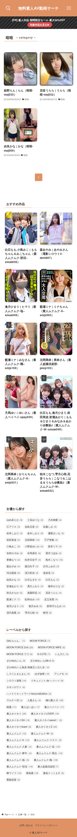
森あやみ (13, 566)
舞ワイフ (14, 773)
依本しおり (15, 533)
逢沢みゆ (35, 606)
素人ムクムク (16, 733)
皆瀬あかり (15, 586)
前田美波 (13, 539)
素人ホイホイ (16, 713)
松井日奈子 (33, 559)
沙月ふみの (51, 566)
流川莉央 (31, 572)
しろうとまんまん (18, 673)
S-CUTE (43, 654)
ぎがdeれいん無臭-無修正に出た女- (28, 667)
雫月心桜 (31, 612)
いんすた (62, 654)
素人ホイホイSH (18, 720)
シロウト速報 (16, 680)
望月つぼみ (54, 553)
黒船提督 (13, 779)
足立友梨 (51, 599)
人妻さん (34, 700)
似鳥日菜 (31, 526)
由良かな (13, 579)
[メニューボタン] (69, 8)
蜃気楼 (32, 773)
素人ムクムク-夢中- (19, 753)
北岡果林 (32, 539)
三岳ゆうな (35, 519)
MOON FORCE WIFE (51, 647)
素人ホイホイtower (19, 726)
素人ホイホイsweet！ (48, 720)
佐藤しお (50, 526)
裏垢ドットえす (53, 773)
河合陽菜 (13, 572)
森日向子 (31, 566)
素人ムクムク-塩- (48, 746)
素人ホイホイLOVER (45, 713)
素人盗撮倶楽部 (48, 766)
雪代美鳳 (13, 612)
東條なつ (13, 559)
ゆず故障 (42, 673)
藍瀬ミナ (13, 599)
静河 (47, 612)
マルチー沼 (15, 700)
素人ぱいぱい (30, 707)
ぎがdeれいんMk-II (42, 660)
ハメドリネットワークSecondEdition (29, 693)
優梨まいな (56, 533)
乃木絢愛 (55, 519)
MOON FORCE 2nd (20, 647)
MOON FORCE (40, 640)
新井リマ (55, 546)
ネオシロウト (16, 687)
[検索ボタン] (8, 8)
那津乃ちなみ (56, 606)
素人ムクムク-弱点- (49, 753)
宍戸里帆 (51, 539)
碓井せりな (56, 586)
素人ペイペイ (54, 707)
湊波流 (48, 572)
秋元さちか (15, 592)
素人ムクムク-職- (46, 760)
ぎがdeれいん (16, 660)
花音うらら (54, 592)
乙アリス (13, 526)
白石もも (52, 579)
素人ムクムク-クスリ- (48, 740)
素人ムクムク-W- (42, 733)
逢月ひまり (15, 606)
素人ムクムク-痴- (18, 760)
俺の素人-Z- (54, 700)
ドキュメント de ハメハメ (47, 680)
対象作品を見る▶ (40, 24)
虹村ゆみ (32, 599)
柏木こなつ (54, 559)
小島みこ (13, 546)
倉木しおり (35, 533)
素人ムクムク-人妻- (19, 746)
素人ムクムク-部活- (20, 766)
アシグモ (61, 673)
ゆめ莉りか (15, 519)
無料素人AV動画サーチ (38, 8)
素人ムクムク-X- (18, 740)
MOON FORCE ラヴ (20, 654)
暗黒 (11, 707)
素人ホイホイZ (46, 726)
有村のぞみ (15, 553)
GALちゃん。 (16, 640)
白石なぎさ (33, 579)
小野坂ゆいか (34, 546)
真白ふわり (35, 586)
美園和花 (34, 592)
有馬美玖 (34, 553)
